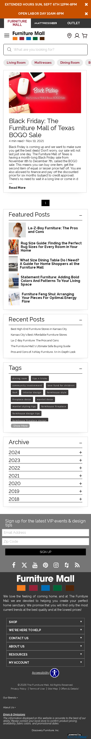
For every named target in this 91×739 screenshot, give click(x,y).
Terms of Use (37, 688)
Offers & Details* (70, 688)
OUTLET (73, 23)
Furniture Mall (17, 23)
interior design (32, 392)
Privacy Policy (18, 688)
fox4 (14, 392)
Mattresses (42, 62)
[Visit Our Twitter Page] (25, 565)
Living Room (16, 62)
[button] (6, 36)
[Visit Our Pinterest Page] (46, 565)
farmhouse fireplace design (29, 420)
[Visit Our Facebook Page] (14, 565)
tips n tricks (40, 378)
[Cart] (85, 36)
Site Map (53, 688)
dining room (19, 378)
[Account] (77, 36)
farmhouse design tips (26, 413)
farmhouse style (57, 392)
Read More (17, 187)
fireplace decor (21, 399)
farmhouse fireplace (53, 406)
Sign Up (45, 552)
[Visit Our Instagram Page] (56, 565)
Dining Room (70, 62)
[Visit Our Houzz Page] (67, 565)
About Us (9, 707)
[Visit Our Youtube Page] (35, 565)
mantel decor (45, 399)
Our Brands (10, 697)
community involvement (27, 385)
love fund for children (61, 385)
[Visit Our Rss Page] (77, 565)
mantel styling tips (24, 406)
